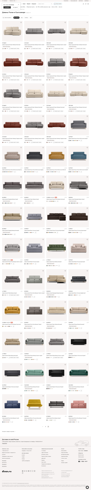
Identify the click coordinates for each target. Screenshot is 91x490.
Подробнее (4, 443)
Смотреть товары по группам (8, 431)
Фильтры (17, 17)
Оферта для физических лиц (47, 470)
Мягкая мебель (63, 450)
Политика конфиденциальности (66, 470)
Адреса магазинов (45, 452)
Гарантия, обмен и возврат (46, 456)
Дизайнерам (4, 464)
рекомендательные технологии (23, 483)
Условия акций (63, 472)
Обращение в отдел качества (7, 456)
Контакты (3, 454)
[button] (83, 4)
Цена (22, 17)
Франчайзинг (4, 466)
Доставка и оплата (45, 454)
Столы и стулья (64, 458)
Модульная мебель (64, 456)
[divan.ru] (6, 471)
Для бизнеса (4, 462)
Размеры (26, 17)
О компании (44, 450)
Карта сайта (44, 462)
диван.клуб (43, 458)
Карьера (43, 460)
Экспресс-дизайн (64, 462)
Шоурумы (34, 3)
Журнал (28, 3)
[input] (45, 4)
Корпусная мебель (64, 452)
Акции (24, 3)
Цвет (31, 17)
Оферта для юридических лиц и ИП (48, 472)
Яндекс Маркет (81, 450)
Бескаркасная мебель (65, 454)
